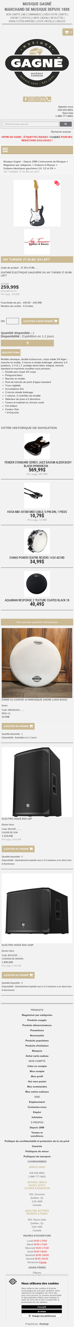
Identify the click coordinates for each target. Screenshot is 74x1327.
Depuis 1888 (37, 1127)
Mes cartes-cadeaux (37, 1091)
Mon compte (37, 1071)
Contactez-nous (37, 1107)
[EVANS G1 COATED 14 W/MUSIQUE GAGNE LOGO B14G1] (37, 663)
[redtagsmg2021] (57, 183)
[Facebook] (26, 99)
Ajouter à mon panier (38, 321)
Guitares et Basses (44, 165)
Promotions (37, 1030)
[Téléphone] (48, 99)
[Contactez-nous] (43, 99)
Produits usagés (37, 1020)
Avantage (44, 1324)
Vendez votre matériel (22, 21)
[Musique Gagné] (37, 63)
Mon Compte (13, 14)
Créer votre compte (55, 14)
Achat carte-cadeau (37, 1056)
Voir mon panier (37, 1081)
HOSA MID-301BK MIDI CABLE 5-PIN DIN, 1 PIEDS (37, 512)
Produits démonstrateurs (37, 1025)
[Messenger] (37, 99)
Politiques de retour (37, 1151)
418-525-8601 (65, 110)
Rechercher (66, 124)
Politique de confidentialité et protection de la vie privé (37, 1141)
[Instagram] (31, 99)
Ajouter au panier (16, 726)
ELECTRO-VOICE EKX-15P (17, 818)
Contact (15, 18)
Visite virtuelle (46, 21)
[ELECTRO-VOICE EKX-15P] (37, 782)
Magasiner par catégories (17, 165)
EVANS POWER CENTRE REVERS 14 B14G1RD (37, 557)
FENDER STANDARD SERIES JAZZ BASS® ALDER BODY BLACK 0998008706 (38, 464)
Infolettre (57, 18)
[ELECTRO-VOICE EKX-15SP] (37, 908)
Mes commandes (31, 14)
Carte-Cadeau (41, 18)
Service (26, 18)
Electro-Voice (8, 824)
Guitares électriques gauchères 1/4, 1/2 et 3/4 (28, 168)
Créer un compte (37, 1066)
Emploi (37, 1112)
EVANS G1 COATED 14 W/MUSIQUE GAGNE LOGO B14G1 (34, 699)
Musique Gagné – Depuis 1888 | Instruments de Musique (34, 161)
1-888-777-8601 (64, 116)
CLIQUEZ (55, 137)
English (61, 21)
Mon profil (37, 1076)
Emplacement (37, 1102)
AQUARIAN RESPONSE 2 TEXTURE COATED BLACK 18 (37, 600)
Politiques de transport (37, 1156)
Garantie (37, 1146)
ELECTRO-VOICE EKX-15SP (17, 945)
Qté (3, 321)
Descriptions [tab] (11, 352)
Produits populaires (37, 1040)
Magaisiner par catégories (37, 1015)
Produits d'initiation (37, 1045)
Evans (5, 705)
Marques (37, 1050)
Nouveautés (37, 1035)
